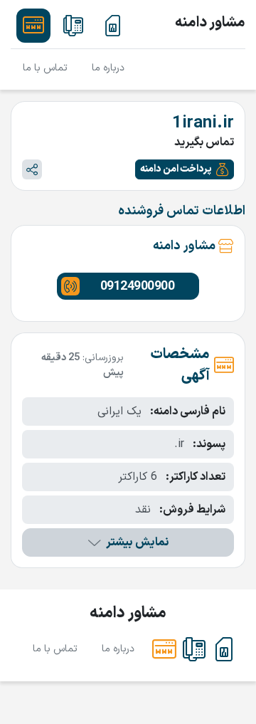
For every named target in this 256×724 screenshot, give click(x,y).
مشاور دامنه (210, 22)
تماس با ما (45, 68)
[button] (184, 169)
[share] (32, 169)
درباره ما (108, 68)
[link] (113, 26)
